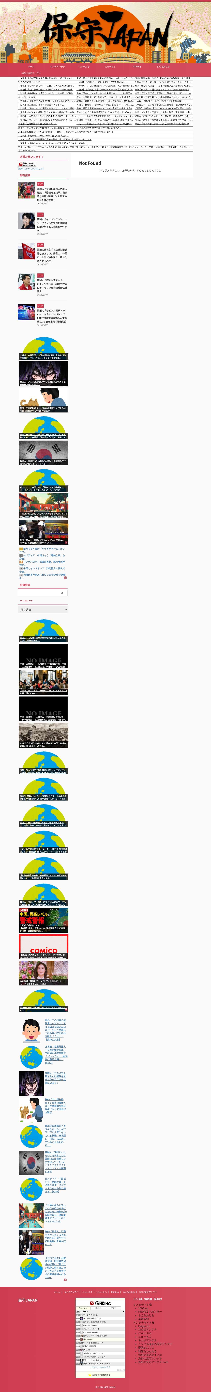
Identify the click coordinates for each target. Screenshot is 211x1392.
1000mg (137, 66)
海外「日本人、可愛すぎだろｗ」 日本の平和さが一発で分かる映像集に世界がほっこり (164, 89)
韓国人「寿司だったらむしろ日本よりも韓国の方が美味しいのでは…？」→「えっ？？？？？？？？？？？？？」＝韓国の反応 (164, 116)
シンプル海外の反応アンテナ (155, 1344)
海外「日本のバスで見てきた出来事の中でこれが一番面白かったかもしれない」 (105, 93)
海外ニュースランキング (31, 168)
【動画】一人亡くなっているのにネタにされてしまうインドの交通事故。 (47, 116)
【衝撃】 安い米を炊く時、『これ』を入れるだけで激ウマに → (47, 85)
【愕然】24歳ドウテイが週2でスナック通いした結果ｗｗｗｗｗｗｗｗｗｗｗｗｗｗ (47, 101)
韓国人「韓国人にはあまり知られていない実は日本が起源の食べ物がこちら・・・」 (105, 101)
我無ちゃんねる (147, 1351)
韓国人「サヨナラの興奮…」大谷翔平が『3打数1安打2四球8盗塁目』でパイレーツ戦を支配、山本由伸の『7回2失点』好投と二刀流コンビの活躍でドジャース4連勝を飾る (164, 123)
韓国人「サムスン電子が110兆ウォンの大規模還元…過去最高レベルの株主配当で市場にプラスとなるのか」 (70, 128)
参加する (121, 1370)
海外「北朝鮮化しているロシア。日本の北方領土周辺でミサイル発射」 (105, 97)
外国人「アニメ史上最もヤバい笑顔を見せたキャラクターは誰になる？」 (164, 82)
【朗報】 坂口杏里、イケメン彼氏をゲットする (41, 104)
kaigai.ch (143, 1326)
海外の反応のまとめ (150, 1354)
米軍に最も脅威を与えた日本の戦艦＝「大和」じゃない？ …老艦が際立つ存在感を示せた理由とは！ (105, 78)
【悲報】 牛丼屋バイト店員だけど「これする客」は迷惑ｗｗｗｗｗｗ (47, 93)
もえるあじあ (163, 66)
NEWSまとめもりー (150, 1311)
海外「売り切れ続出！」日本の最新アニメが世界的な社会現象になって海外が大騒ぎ (164, 85)
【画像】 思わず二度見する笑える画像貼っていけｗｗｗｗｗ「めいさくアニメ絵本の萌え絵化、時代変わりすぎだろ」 (47, 78)
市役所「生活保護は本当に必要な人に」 (37, 123)
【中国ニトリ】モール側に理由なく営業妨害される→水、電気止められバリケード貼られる (47, 119)
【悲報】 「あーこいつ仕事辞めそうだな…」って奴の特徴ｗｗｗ (47, 108)
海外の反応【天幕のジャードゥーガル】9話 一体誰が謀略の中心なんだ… (105, 108)
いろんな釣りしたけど (29, 82)
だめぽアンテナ (147, 1329)
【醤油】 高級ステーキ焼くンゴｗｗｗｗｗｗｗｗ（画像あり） (47, 89)
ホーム (31, 66)
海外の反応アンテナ (31, 73)
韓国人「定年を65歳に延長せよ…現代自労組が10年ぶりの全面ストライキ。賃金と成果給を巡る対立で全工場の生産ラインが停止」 (164, 93)
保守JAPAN (27, 1300)
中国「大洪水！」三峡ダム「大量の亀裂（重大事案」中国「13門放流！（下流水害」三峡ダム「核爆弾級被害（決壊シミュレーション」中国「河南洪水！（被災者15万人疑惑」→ (164, 112)
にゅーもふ (110, 66)
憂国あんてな (146, 1347)
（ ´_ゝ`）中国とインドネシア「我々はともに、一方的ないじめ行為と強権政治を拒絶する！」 (105, 123)
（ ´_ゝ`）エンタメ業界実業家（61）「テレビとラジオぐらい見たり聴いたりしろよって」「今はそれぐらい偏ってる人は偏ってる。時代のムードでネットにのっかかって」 (105, 116)
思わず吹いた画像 (26, 97)
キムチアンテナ (57, 66)
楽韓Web (143, 1319)
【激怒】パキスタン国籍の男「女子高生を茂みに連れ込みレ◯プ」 (47, 112)
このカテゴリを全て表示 (100, 1367)
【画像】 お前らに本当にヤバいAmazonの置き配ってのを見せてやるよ (105, 89)
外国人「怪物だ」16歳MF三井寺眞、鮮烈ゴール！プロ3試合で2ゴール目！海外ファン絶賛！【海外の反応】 (105, 104)
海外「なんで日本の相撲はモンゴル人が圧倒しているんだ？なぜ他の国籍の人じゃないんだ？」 (105, 112)
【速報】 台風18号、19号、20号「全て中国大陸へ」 (101, 82)
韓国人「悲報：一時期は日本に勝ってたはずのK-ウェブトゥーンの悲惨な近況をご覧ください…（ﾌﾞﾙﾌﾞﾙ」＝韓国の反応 (164, 119)
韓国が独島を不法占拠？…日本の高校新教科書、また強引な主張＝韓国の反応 (164, 78)
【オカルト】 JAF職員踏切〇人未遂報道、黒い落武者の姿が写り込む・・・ (105, 85)
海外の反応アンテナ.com (153, 1362)
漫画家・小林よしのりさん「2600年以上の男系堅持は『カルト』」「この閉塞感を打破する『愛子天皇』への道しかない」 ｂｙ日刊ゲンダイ (105, 119)
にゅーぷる (84, 66)
